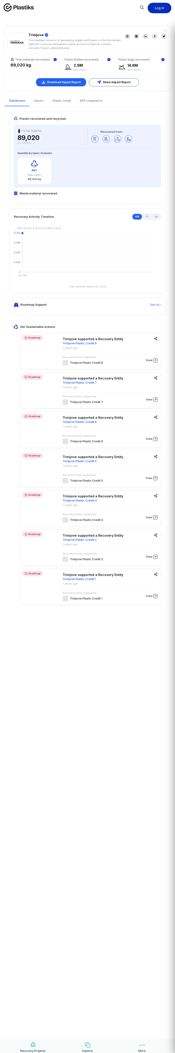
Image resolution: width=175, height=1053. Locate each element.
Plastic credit (62, 100)
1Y (147, 216)
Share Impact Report (117, 82)
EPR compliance (91, 100)
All (156, 216)
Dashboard (17, 100)
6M (137, 216)
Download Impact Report (64, 82)
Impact (39, 100)
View (149, 360)
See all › (155, 304)
